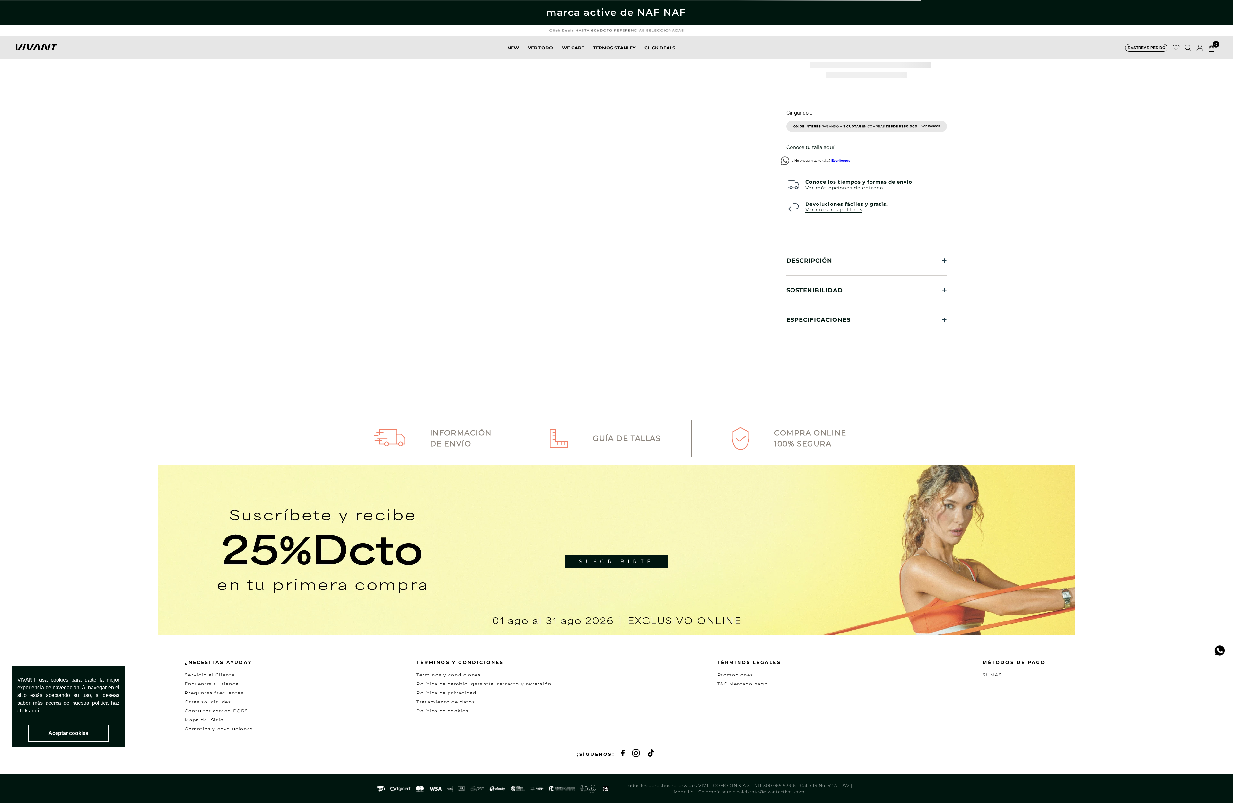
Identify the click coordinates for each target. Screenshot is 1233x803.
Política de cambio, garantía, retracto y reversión (483, 684)
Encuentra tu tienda (212, 684)
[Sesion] (1199, 47)
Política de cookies (442, 711)
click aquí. (28, 710)
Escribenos (840, 160)
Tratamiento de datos (445, 702)
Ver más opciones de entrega (844, 188)
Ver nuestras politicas (833, 210)
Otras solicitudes (208, 702)
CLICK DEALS (659, 47)
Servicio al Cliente (209, 675)
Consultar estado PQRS (216, 711)
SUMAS (992, 675)
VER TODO (540, 47)
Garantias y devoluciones (219, 729)
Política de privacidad (446, 693)
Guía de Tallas (626, 438)
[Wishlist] (1176, 47)
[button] (1146, 48)
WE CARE (573, 47)
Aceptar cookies (68, 733)
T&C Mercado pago (742, 684)
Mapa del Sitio (204, 720)
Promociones (735, 675)
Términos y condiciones (448, 675)
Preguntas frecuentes (214, 693)
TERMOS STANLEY (614, 47)
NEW (513, 47)
